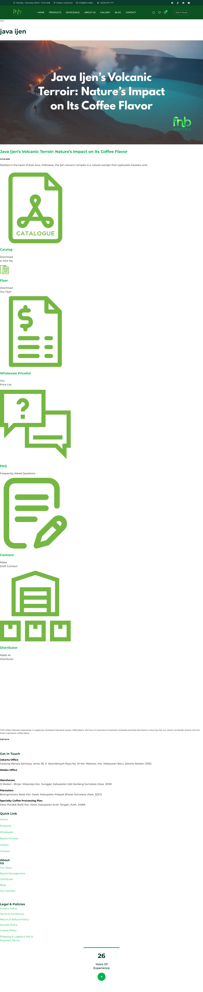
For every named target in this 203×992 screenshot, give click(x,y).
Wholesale (73, 12)
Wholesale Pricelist (15, 373)
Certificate (6, 879)
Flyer (4, 280)
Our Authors (8, 890)
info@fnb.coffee (7, 747)
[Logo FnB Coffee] (17, 12)
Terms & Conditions (12, 913)
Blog (118, 12)
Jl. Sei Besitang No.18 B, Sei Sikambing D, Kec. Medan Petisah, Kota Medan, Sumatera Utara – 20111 (61, 773)
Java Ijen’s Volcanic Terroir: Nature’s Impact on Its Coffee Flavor (63, 151)
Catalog (6, 249)
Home (41, 12)
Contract (7, 555)
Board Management (12, 873)
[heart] (159, 13)
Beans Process (9, 838)
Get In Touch (182, 12)
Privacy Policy (8, 908)
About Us (90, 12)
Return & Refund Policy (14, 919)
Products (55, 12)
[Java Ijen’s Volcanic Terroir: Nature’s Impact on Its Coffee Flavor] (101, 143)
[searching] (153, 13)
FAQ (3, 466)
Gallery (105, 12)
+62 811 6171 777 (7, 743)
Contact (131, 12)
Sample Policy (9, 924)
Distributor (8, 648)
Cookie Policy (8, 930)
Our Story (6, 867)
